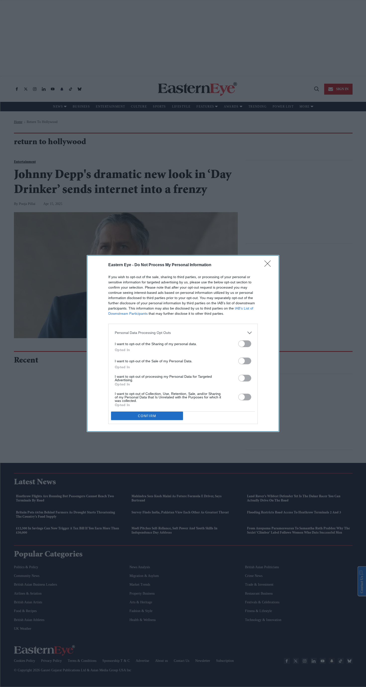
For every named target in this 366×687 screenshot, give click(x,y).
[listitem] (183, 332)
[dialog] (183, 343)
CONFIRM (147, 416)
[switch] (244, 343)
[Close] (269, 265)
